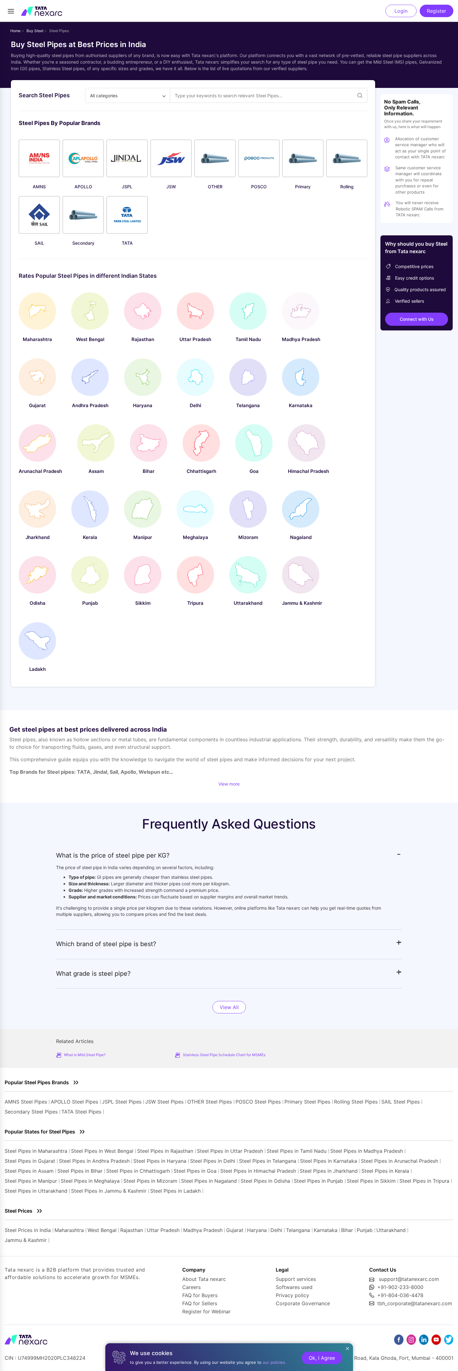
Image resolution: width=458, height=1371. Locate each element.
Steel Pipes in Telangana (267, 1161)
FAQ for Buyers (199, 1295)
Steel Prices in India (28, 1230)
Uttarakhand (391, 1230)
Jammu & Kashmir (26, 1240)
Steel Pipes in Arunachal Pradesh (399, 1161)
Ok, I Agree (322, 1358)
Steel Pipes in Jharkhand (329, 1171)
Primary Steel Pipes (307, 1102)
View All (229, 1007)
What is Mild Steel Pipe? (85, 1054)
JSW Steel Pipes (164, 1102)
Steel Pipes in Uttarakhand (36, 1191)
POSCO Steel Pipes (258, 1102)
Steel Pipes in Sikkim (371, 1181)
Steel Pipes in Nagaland (209, 1181)
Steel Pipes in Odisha (265, 1181)
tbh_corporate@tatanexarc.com (414, 1303)
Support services (296, 1279)
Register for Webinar (206, 1311)
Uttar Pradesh (163, 1230)
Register (436, 11)
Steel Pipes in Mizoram (151, 1181)
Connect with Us (417, 319)
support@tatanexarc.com (409, 1279)
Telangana (298, 1230)
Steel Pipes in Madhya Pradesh (366, 1151)
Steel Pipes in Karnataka (328, 1161)
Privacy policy (292, 1295)
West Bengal (102, 1230)
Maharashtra (69, 1230)
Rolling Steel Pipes (356, 1102)
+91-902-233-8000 (400, 1287)
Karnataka (325, 1230)
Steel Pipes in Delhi (212, 1161)
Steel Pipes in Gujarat (30, 1161)
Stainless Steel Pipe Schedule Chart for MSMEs (224, 1054)
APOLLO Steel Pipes (74, 1102)
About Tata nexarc (204, 1279)
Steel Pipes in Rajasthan (165, 1151)
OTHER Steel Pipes (209, 1102)
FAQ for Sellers (199, 1303)
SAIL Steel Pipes (400, 1102)
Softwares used (294, 1287)
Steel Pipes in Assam (29, 1171)
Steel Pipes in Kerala (385, 1171)
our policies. (274, 1362)
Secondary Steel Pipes (31, 1112)
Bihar (347, 1230)
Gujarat (234, 1230)
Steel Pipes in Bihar (80, 1171)
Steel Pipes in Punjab (318, 1181)
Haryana (257, 1230)
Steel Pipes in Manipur (31, 1181)
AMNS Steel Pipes (26, 1102)
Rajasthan (131, 1230)
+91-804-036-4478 (400, 1295)
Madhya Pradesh (202, 1230)
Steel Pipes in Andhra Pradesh (94, 1161)
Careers (191, 1287)
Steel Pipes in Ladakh (175, 1191)
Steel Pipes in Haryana (159, 1161)
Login (401, 11)
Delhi (276, 1230)
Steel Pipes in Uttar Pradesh (230, 1151)
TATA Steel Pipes (81, 1112)
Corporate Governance (303, 1303)
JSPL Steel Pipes (121, 1102)
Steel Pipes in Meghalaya (90, 1181)
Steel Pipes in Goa (195, 1171)
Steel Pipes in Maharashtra (36, 1151)
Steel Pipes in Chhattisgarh (138, 1171)
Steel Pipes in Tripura (424, 1181)
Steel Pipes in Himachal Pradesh (258, 1171)
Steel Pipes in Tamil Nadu (297, 1151)
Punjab (365, 1230)
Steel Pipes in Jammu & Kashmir (108, 1191)
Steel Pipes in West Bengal (102, 1151)
